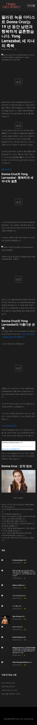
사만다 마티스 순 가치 (9, 690)
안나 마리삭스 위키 (8, 683)
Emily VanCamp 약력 (19, 637)
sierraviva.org (28, 719)
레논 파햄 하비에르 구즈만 (10, 694)
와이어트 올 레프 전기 (19, 595)
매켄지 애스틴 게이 (8, 686)
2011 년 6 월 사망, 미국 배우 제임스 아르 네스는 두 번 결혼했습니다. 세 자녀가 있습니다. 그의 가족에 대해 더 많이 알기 (24, 573)
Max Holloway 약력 (19, 616)
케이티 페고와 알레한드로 (11, 449)
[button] (31, 5)
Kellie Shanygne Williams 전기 (22, 662)
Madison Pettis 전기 (19, 585)
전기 (25, 562)
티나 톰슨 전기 (17, 606)
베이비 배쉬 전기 (18, 627)
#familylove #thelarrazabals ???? (12, 442)
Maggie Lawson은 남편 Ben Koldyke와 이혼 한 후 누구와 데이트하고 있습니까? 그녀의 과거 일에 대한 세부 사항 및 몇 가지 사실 (24, 650)
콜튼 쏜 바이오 (6, 169)
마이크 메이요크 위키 (8, 426)
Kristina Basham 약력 (19, 560)
